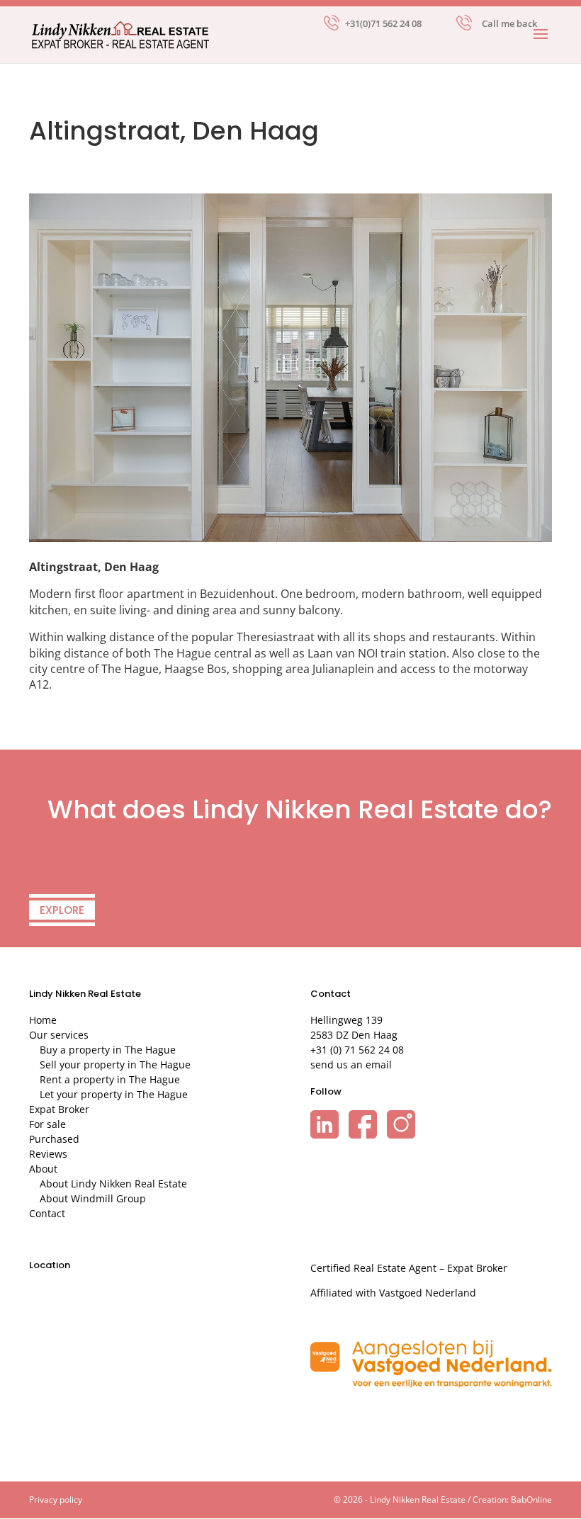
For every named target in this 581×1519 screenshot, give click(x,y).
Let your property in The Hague (114, 1094)
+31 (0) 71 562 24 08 (357, 1049)
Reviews (48, 1154)
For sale (47, 1124)
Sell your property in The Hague (115, 1064)
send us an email (351, 1064)
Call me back (509, 23)
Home (43, 1020)
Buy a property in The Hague (108, 1049)
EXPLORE (62, 910)
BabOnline (531, 1499)
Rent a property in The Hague (110, 1079)
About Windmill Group (93, 1198)
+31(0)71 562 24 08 (383, 22)
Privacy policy (55, 1499)
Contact (47, 1213)
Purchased (54, 1139)
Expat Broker (59, 1109)
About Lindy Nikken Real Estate (113, 1183)
